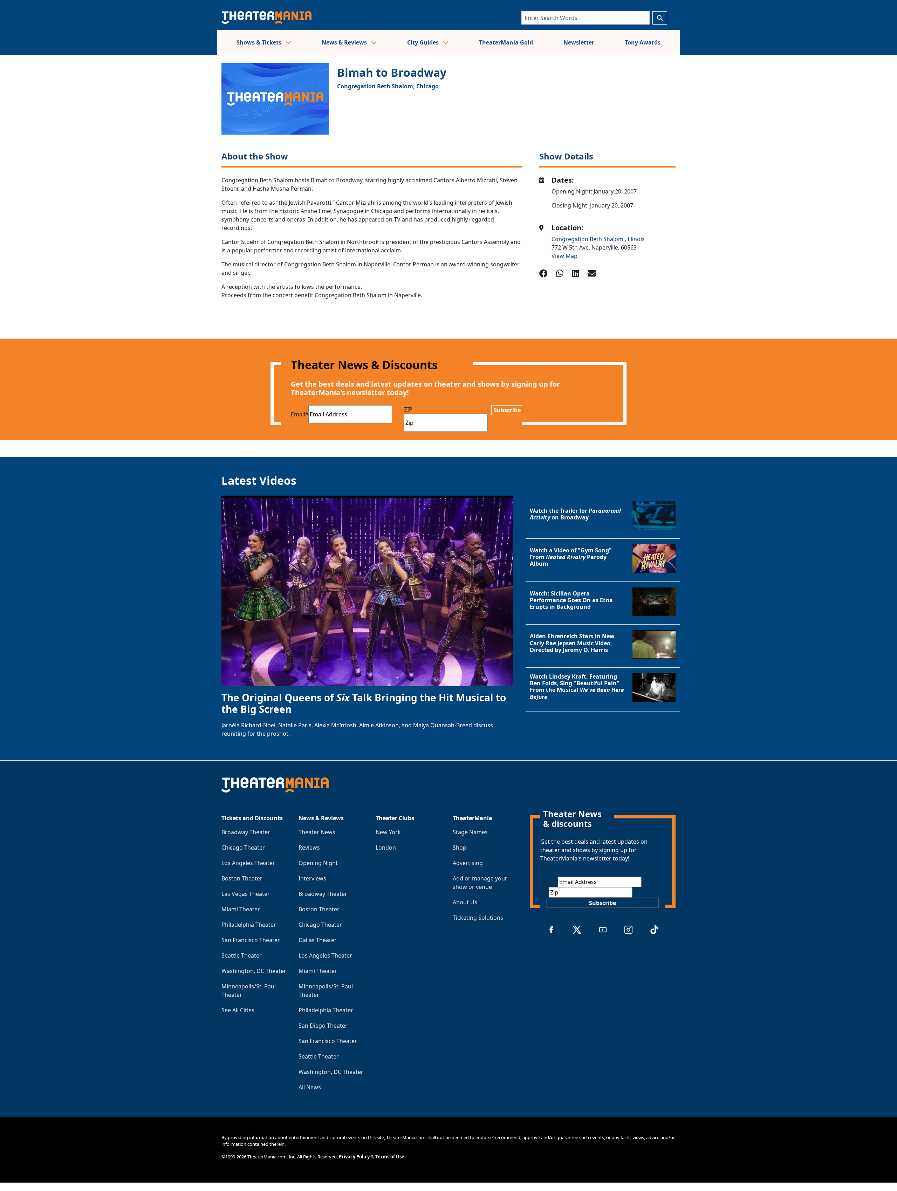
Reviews (309, 847)
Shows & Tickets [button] (260, 42)
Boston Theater (241, 878)
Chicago (427, 86)
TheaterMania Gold (506, 42)
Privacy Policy (354, 1156)
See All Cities (237, 1010)
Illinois (636, 239)
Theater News (317, 832)
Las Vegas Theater (245, 894)
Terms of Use (389, 1156)
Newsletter (578, 42)
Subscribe (507, 410)
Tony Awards (642, 42)
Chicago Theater (243, 847)
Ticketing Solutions (478, 917)
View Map (564, 256)
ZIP (408, 409)
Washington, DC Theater (253, 971)
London (386, 847)
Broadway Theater (245, 832)
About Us (465, 902)
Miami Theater (240, 909)
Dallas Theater (318, 940)
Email (299, 414)
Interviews (312, 878)
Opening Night (318, 863)
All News (310, 1087)
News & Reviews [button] (345, 42)
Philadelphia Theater (248, 924)
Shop (459, 847)
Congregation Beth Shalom (588, 239)
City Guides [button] (423, 42)
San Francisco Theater (250, 940)
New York (388, 832)
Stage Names (470, 832)
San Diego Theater (323, 1025)
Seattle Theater (241, 955)
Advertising (468, 863)
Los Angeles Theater (248, 863)
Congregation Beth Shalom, (376, 86)
